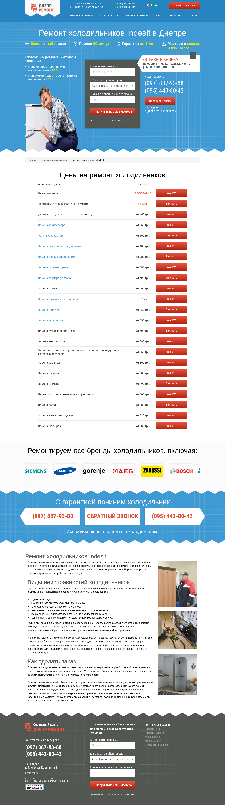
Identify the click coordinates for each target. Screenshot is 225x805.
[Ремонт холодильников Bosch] (149, 471)
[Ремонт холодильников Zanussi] (120, 471)
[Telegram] (156, 5)
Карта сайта (31, 773)
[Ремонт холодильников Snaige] (178, 471)
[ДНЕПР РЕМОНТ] (42, 8)
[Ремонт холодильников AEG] (91, 471)
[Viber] (148, 5)
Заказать (171, 193)
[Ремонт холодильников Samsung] (33, 471)
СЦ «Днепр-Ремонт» (67, 626)
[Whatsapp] (152, 5)
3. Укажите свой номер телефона (111, 94)
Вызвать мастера (184, 5)
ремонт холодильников (54, 693)
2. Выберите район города (106, 80)
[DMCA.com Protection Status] (34, 787)
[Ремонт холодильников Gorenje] (62, 471)
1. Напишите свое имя (104, 66)
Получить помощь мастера (113, 111)
